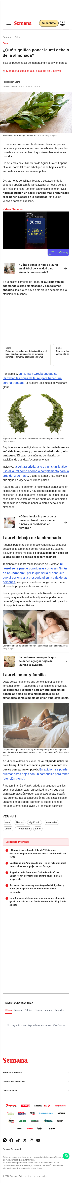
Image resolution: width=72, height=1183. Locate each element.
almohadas (51, 822)
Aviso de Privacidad (15, 1149)
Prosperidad (23, 828)
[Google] (5, 1140)
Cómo (18, 37)
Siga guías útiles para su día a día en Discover (33, 70)
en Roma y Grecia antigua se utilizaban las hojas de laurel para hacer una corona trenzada (32, 378)
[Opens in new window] (11, 1140)
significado (34, 822)
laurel (7, 822)
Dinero (8, 828)
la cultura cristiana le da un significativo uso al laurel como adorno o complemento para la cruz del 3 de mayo (36, 471)
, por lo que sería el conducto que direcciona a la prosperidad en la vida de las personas (35, 573)
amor (38, 828)
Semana (7, 37)
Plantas (20, 822)
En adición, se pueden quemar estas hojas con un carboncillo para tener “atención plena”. (36, 774)
